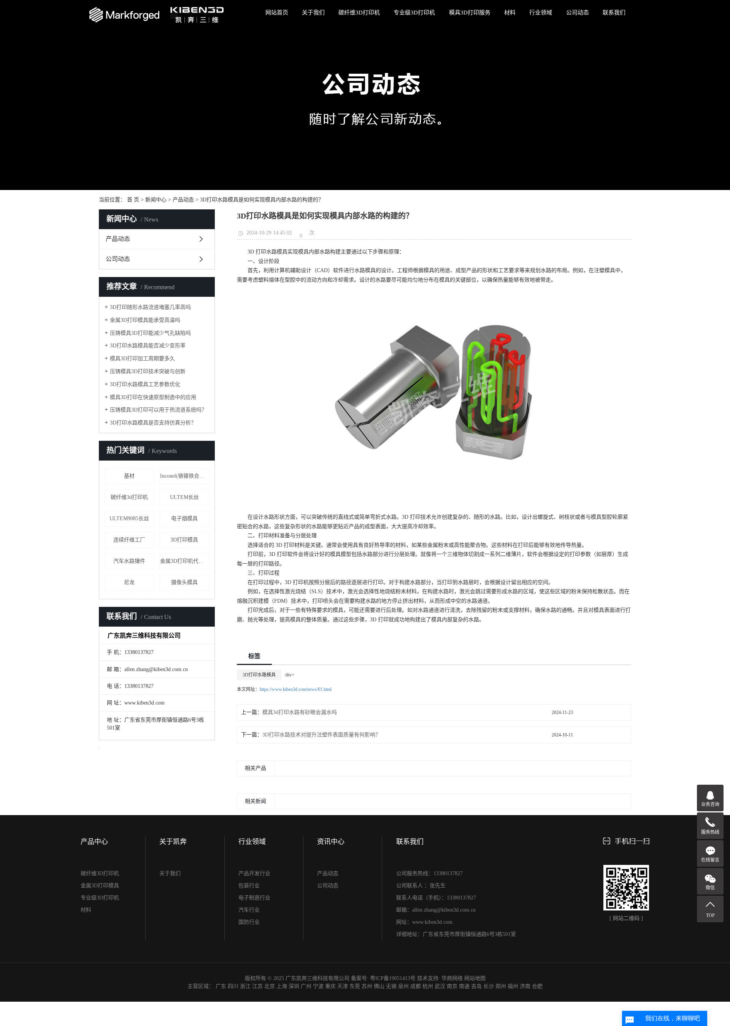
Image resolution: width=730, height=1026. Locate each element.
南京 (452, 986)
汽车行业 (249, 910)
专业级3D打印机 (414, 13)
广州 (306, 986)
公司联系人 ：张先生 (421, 885)
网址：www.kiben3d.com (424, 922)
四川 (233, 986)
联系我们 (614, 13)
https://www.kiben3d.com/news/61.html (296, 689)
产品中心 (94, 842)
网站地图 (475, 978)
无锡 (391, 986)
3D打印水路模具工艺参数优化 (145, 384)
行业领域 (540, 13)
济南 (525, 986)
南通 (464, 986)
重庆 (330, 986)
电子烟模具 (184, 518)
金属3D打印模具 (100, 885)
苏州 (367, 986)
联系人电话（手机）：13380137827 (436, 898)
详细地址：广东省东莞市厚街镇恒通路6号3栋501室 (456, 934)
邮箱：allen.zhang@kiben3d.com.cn (436, 910)
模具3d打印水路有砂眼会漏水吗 (299, 712)
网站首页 (276, 13)
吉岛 (476, 986)
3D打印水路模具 (259, 675)
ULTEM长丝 (184, 497)
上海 (281, 986)
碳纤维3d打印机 (129, 497)
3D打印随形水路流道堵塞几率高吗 (150, 307)
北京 (269, 986)
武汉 (440, 986)
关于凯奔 (173, 842)
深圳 (294, 986)
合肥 (537, 986)
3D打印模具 (184, 540)
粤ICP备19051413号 (393, 978)
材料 (510, 13)
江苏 (257, 986)
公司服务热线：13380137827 (429, 873)
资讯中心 (330, 842)
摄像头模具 (184, 582)
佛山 (379, 986)
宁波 (318, 986)
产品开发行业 (254, 873)
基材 (129, 476)
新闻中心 (156, 200)
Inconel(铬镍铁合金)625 (184, 476)
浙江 (245, 986)
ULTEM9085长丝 (129, 518)
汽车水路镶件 (129, 561)
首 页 (133, 200)
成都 (415, 986)
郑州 (500, 986)
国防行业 (249, 922)
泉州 (403, 986)
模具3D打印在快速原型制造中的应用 (153, 397)
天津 (342, 986)
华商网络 (452, 978)
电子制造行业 (254, 898)
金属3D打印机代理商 (184, 561)
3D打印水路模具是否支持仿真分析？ (153, 423)
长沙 (488, 986)
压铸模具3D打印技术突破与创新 (148, 371)
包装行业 (249, 885)
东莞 (354, 986)
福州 (513, 986)
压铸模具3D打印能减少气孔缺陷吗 (150, 333)
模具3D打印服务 (469, 13)
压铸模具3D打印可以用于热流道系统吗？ (158, 410)
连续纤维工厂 (129, 540)
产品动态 (183, 200)
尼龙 (129, 582)
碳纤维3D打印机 (359, 13)
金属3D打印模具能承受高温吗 (145, 320)
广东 (221, 986)
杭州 (427, 986)
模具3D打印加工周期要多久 (142, 358)
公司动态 (577, 13)
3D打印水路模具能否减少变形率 (148, 345)
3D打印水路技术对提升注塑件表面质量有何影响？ (321, 735)
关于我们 (313, 13)
